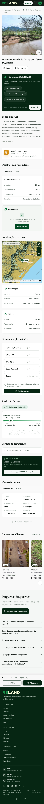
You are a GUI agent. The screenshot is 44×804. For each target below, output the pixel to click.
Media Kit (6, 741)
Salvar (8, 68)
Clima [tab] (18, 488)
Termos (5, 750)
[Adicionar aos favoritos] (27, 542)
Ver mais (34, 535)
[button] (22, 153)
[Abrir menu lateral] (38, 3)
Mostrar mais (6, 142)
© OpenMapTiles (21, 281)
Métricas (6, 738)
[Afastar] (39, 253)
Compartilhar (21, 68)
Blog (4, 722)
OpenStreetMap (34, 281)
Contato (6, 734)
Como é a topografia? (13, 88)
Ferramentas (7, 718)
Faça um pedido (8, 715)
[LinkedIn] (12, 786)
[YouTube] (16, 786)
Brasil (25, 10)
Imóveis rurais (6, 10)
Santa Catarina (35, 10)
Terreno (17, 10)
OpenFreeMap (12, 281)
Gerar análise (22, 226)
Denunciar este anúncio (23, 522)
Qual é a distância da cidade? (15, 99)
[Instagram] (4, 786)
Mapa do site (7, 761)
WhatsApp (34, 683)
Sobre (5, 731)
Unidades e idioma (23, 799)
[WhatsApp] (23, 786)
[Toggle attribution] (40, 281)
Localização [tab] (8, 488)
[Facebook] (8, 786)
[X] (19, 786)
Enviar (33, 107)
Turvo (6, 12)
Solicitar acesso (23, 391)
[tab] (8, 171)
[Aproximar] (39, 249)
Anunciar (28, 3)
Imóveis (5, 708)
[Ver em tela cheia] (39, 244)
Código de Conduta (10, 757)
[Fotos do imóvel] (22, 35)
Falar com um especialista (17, 611)
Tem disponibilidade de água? (16, 94)
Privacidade (7, 754)
